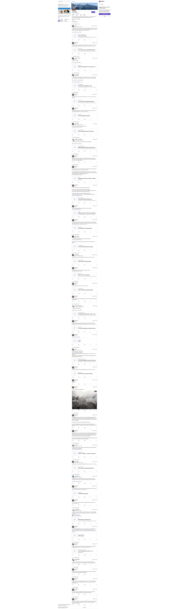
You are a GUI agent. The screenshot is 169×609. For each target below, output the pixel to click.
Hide (95, 391)
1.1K (72, 15)
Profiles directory (68, 604)
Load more (84, 607)
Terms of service (64, 605)
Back (74, 1)
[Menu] (96, 12)
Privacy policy (60, 605)
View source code (63, 607)
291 (76, 15)
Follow (93, 12)
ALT (95, 408)
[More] (96, 39)
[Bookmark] (90, 39)
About (63, 604)
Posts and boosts (74, 21)
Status (65, 604)
